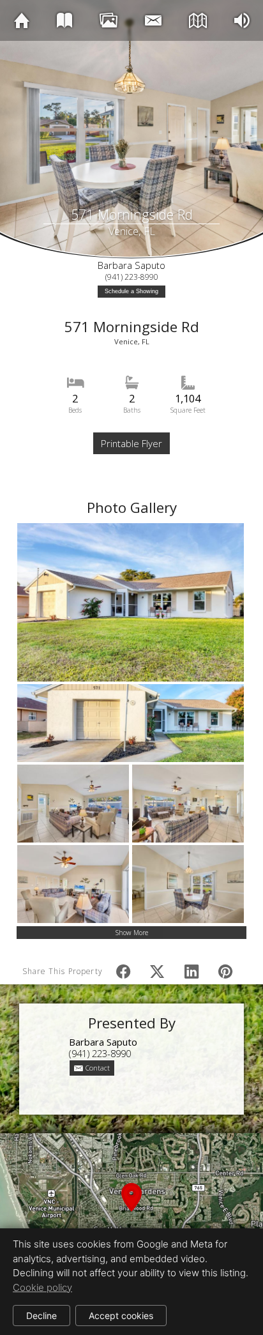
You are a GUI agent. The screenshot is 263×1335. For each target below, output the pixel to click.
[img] (21, 20)
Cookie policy (42, 1287)
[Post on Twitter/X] (157, 972)
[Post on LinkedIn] (191, 972)
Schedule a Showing (131, 291)
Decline (41, 1315)
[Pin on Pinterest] (225, 972)
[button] (131, 1212)
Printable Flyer (131, 443)
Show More (132, 932)
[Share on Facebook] (123, 972)
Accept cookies (121, 1315)
